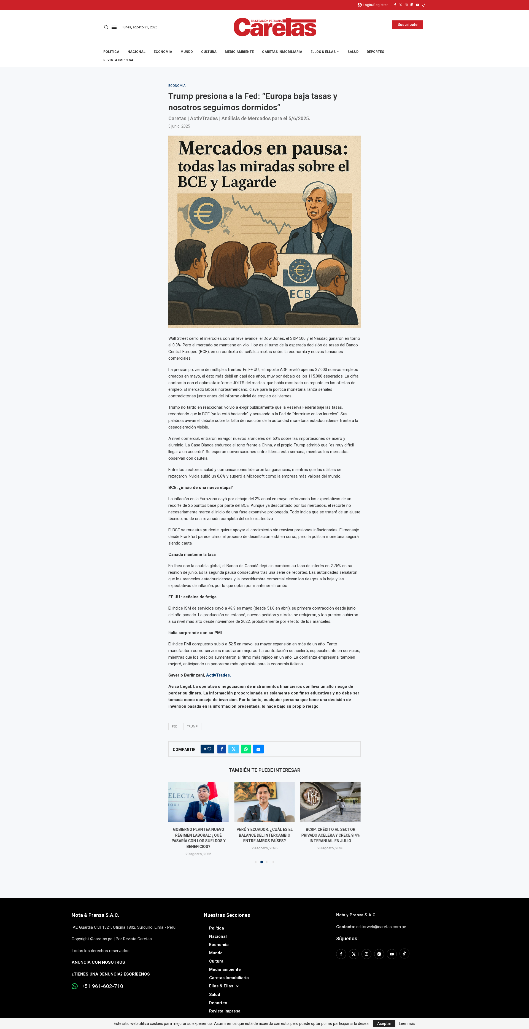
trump (192, 726)
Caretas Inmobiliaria (282, 52)
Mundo (186, 52)
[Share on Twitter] (233, 749)
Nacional (136, 52)
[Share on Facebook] (221, 749)
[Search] (106, 27)
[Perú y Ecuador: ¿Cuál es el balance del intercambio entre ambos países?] (264, 802)
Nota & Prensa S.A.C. (95, 915)
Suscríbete (407, 24)
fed (174, 726)
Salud (352, 52)
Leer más (407, 1023)
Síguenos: (347, 938)
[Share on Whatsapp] (246, 749)
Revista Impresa (118, 60)
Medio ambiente (239, 52)
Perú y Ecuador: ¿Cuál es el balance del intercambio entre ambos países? (264, 835)
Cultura (209, 52)
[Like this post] (209, 749)
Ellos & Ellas (323, 52)
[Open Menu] (114, 27)
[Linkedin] (412, 5)
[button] (175, 822)
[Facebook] (395, 5)
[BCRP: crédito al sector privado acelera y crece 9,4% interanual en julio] (330, 802)
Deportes (375, 52)
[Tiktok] (424, 5)
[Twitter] (401, 5)
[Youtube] (418, 5)
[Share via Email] (258, 749)
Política (111, 52)
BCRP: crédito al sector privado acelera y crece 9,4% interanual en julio (330, 835)
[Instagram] (406, 5)
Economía (163, 52)
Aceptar (384, 1023)
